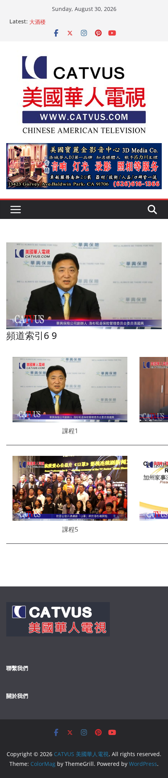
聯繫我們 (17, 668)
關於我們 (17, 695)
